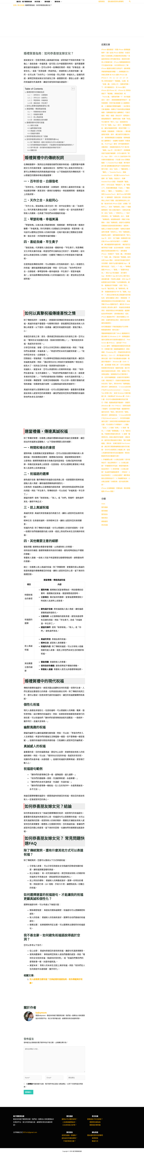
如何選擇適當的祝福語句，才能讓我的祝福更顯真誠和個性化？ (52, 145)
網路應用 (104, 521)
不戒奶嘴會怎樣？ (69, 1141)
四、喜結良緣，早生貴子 (39, 103)
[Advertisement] (72, 21)
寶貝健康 (104, 507)
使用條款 (95, 1138)
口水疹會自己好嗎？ (69, 1125)
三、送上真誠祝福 (36, 117)
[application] (41, 1)
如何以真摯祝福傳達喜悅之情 (38, 106)
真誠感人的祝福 (35, 131)
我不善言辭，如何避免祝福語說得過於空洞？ (46, 147)
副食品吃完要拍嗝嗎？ (69, 1138)
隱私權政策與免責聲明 (95, 1135)
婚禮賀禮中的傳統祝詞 (35, 92)
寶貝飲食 (104, 514)
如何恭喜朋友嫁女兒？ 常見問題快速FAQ (43, 139)
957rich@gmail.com (30, 1132)
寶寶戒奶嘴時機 (95, 1125)
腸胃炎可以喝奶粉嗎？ (69, 1119)
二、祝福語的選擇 (36, 114)
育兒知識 (104, 525)
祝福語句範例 (35, 133)
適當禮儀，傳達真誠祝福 (36, 109)
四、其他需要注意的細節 (39, 120)
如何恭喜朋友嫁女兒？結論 (37, 136)
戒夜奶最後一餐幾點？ (69, 1135)
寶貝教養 (104, 511)
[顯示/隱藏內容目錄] (72, 88)
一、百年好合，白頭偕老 (39, 95)
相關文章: (33, 150)
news (103, 504)
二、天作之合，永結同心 (39, 98)
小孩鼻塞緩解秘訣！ (69, 1122)
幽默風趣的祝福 (35, 128)
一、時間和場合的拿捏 (38, 112)
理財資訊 (104, 518)
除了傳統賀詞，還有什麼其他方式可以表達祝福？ (47, 142)
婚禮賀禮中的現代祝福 (35, 123)
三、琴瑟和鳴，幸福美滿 (39, 100)
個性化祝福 (34, 125)
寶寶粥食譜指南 (95, 1122)
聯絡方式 (95, 1141)
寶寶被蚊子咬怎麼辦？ (95, 1119)
